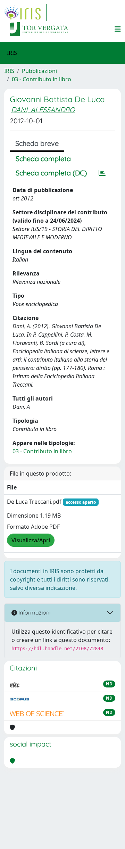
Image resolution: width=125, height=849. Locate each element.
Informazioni (33, 612)
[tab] (102, 173)
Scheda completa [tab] (43, 158)
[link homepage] (25, 12)
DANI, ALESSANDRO (43, 109)
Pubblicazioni (39, 71)
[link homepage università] (39, 29)
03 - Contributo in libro (41, 79)
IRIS (9, 71)
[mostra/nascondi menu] (118, 29)
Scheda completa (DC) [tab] (51, 172)
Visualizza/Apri (30, 540)
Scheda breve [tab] (37, 143)
